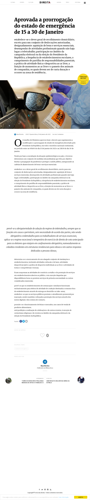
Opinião (22, 2)
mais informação (64, 497)
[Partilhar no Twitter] (23, 321)
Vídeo (67, 2)
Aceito (80, 497)
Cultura (30, 2)
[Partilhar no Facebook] (20, 321)
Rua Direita (45, 366)
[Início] (45, 2)
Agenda (59, 2)
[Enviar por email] (26, 321)
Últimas (13, 2)
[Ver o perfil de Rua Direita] (45, 361)
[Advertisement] (45, 207)
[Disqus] (45, 412)
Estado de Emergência (83, 82)
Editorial (77, 2)
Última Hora (49, 368)
